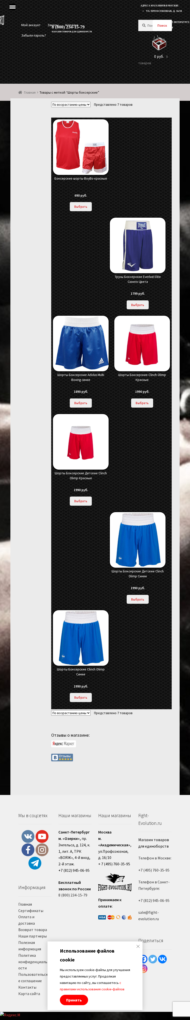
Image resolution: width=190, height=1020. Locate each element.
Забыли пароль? (33, 35)
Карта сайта (29, 993)
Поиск (162, 25)
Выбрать (80, 206)
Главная (30, 92)
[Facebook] (143, 959)
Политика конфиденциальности (33, 962)
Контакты (27, 987)
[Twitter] (152, 959)
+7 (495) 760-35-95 (153, 870)
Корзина (71, 25)
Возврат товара (32, 929)
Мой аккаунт (31, 25)
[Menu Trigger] (12, 7)
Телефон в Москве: (154, 857)
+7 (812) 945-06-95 (153, 900)
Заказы (53, 25)
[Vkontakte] (162, 959)
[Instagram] (143, 968)
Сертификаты (30, 910)
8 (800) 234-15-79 (72, 895)
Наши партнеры (32, 936)
